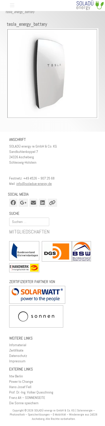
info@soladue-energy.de (34, 183)
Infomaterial (17, 345)
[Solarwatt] (37, 302)
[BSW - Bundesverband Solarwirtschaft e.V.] (83, 252)
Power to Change (21, 381)
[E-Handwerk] (25, 268)
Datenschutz (18, 355)
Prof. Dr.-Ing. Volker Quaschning (31, 392)
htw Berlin (16, 376)
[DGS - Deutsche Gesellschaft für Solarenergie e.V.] (57, 252)
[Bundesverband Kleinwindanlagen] (25, 251)
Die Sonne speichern (23, 403)
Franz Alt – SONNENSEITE (27, 397)
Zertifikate (16, 350)
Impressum (17, 361)
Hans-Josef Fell (20, 387)
